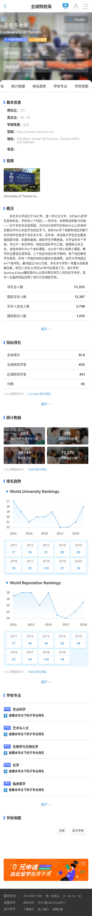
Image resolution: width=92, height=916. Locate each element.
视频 (10, 160)
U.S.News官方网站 (39, 394)
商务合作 (28, 902)
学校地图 (13, 818)
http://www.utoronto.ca (35, 131)
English (80, 19)
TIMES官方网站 (37, 469)
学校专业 (13, 695)
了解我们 (28, 909)
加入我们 (43, 909)
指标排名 (13, 342)
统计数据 (13, 417)
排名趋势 (13, 481)
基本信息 (13, 102)
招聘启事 (57, 909)
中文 (70, 19)
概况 (10, 208)
